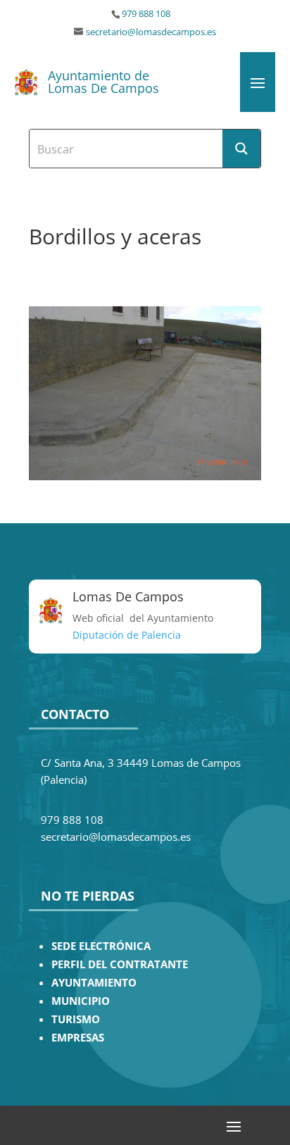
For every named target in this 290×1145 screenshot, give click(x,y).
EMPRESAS (77, 1037)
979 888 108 (146, 14)
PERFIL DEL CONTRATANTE (119, 964)
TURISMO (75, 1019)
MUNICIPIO (80, 1001)
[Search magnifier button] (241, 149)
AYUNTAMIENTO (94, 982)
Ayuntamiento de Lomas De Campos (103, 81)
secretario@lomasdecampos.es (151, 32)
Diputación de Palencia (126, 635)
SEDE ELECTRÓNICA (101, 946)
